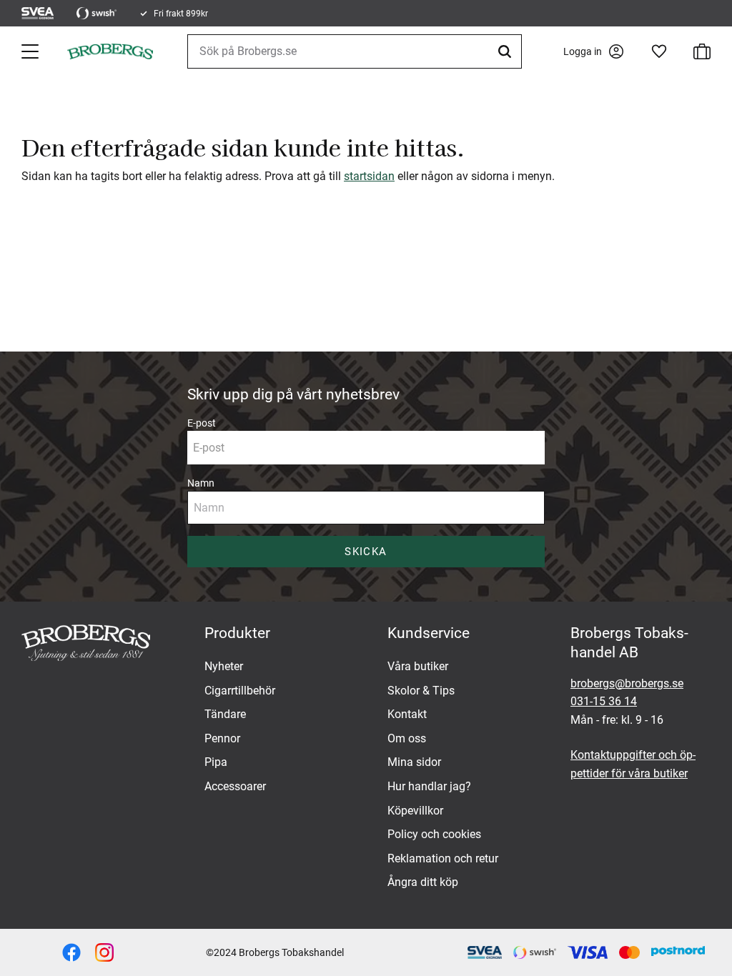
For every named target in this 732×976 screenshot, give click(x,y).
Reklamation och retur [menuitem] (442, 858)
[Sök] (507, 51)
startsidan (369, 176)
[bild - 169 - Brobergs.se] (104, 952)
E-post (201, 423)
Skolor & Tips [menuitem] (421, 690)
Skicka (366, 551)
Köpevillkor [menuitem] (415, 810)
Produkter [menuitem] (237, 633)
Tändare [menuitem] (225, 714)
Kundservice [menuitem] (428, 633)
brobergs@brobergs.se (626, 683)
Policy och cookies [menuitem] (434, 834)
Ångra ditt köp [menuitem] (422, 882)
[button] (31, 51)
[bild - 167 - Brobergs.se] (71, 952)
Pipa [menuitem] (215, 762)
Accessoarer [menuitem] (235, 786)
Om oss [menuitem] (406, 738)
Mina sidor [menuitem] (414, 762)
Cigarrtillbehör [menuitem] (239, 690)
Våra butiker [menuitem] (417, 666)
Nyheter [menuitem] (223, 666)
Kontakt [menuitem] (407, 714)
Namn (200, 483)
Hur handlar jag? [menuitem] (429, 786)
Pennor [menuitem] (222, 738)
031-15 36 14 (603, 701)
